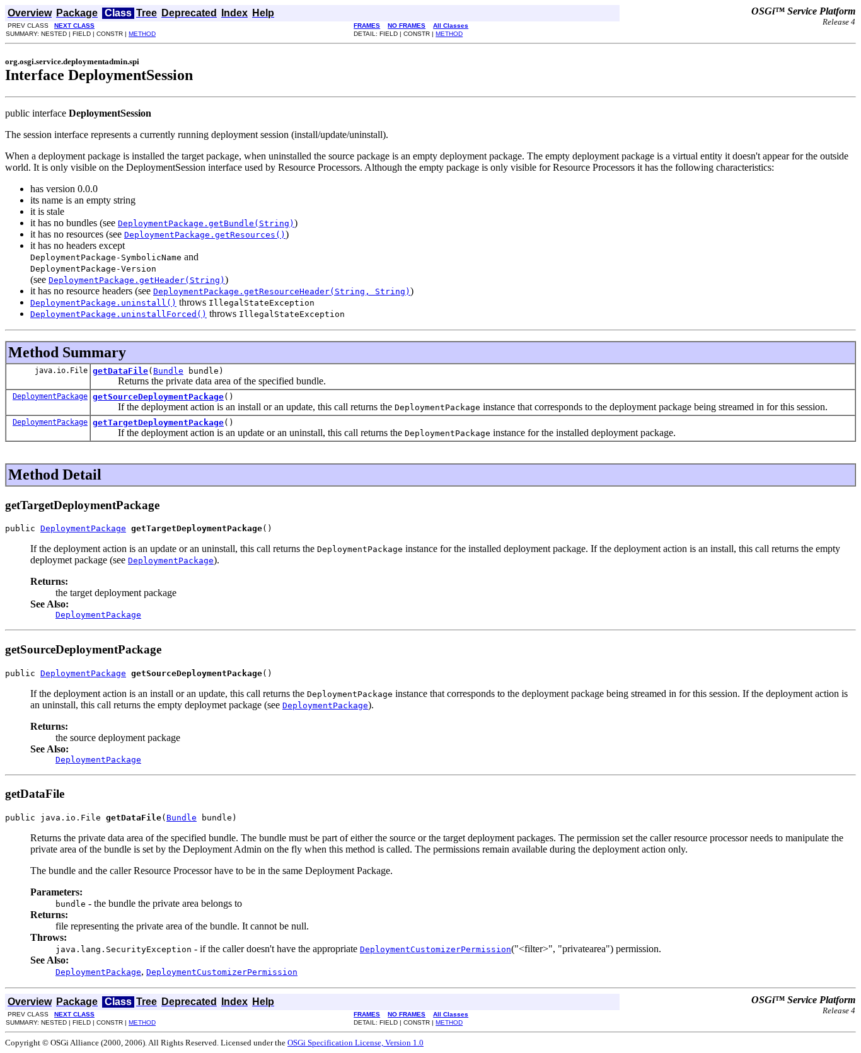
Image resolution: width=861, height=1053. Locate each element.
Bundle (168, 371)
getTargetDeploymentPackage (158, 422)
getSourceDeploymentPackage (158, 396)
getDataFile (120, 371)
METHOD (142, 33)
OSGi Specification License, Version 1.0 (355, 1042)
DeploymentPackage (50, 396)
